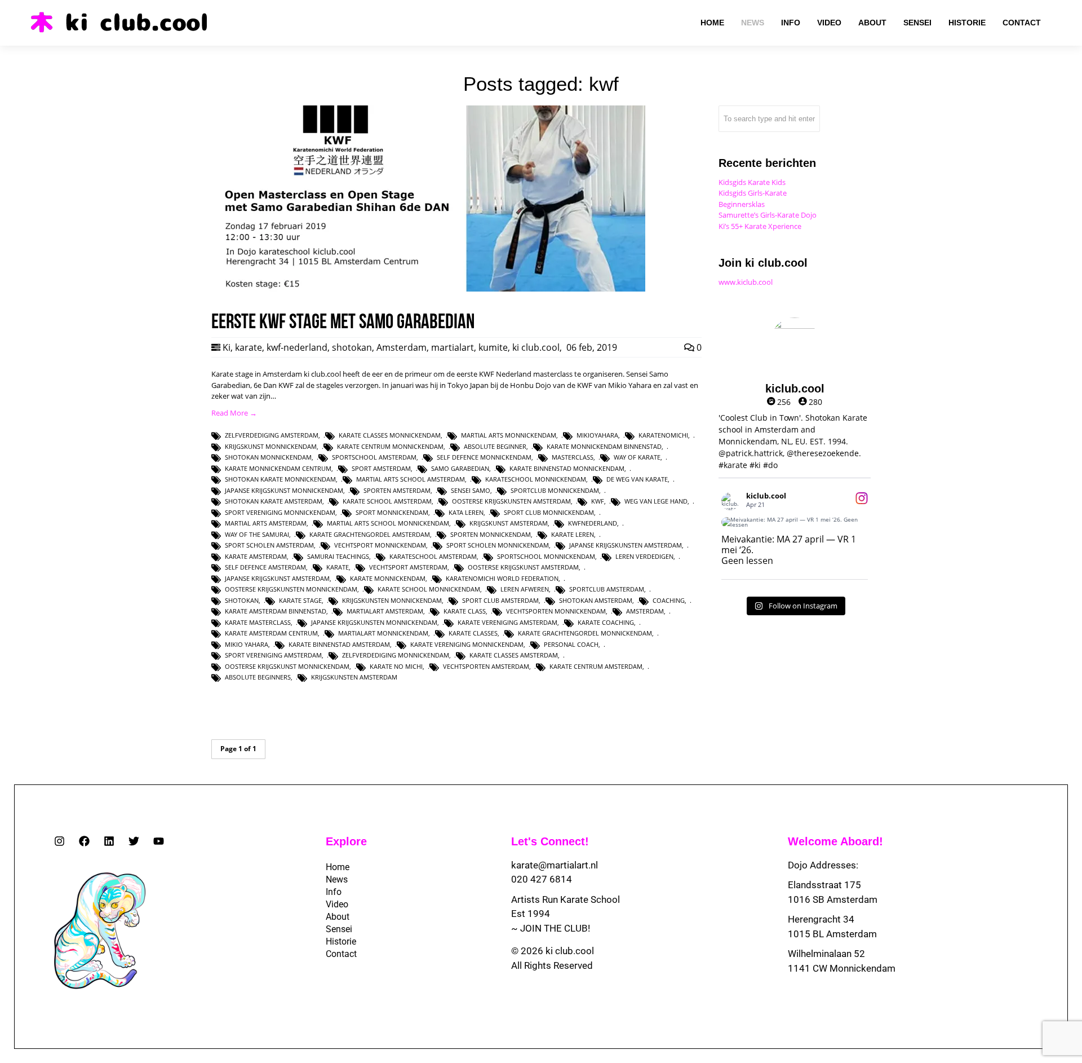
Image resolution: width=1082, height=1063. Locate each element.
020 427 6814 (541, 879)
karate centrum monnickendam (390, 446)
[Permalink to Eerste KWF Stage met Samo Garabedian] (428, 289)
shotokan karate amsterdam (273, 501)
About (337, 916)
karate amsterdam (256, 556)
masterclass (572, 457)
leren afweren (524, 589)
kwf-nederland (297, 347)
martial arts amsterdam (266, 523)
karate (248, 347)
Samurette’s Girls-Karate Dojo (768, 215)
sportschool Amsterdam (374, 457)
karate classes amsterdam (513, 655)
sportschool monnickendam (546, 556)
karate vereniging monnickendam (467, 644)
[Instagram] (59, 841)
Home (337, 867)
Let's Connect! (550, 841)
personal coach (571, 644)
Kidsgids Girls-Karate (753, 193)
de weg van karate (637, 479)
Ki (226, 347)
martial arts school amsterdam (410, 479)
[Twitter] (133, 841)
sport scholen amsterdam (269, 545)
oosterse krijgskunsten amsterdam (511, 501)
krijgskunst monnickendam (271, 446)
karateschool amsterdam (433, 556)
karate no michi (396, 666)
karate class (465, 611)
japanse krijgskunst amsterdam (277, 578)
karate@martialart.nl (554, 865)
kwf (597, 501)
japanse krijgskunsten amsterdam (625, 545)
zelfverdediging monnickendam (395, 655)
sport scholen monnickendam (497, 545)
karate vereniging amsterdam (507, 622)
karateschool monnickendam (535, 479)
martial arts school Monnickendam (388, 523)
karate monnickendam (387, 578)
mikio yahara (246, 644)
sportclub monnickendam (555, 490)
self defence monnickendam (484, 457)
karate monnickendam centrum (278, 468)
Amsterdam (401, 347)
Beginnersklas (742, 204)
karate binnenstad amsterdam (339, 644)
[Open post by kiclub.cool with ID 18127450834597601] (794, 522)
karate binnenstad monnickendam (566, 468)
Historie (341, 941)
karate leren (572, 534)
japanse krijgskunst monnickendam (284, 490)
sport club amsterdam (500, 600)
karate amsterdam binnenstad (275, 611)
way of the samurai (257, 534)
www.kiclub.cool (746, 282)
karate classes (473, 633)
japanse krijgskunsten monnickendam (374, 622)
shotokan (352, 347)
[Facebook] (84, 841)
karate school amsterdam (387, 501)
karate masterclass (258, 622)
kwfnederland (592, 523)
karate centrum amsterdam (595, 666)
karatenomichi (663, 435)
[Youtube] (158, 841)
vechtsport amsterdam (408, 567)
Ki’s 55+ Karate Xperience (760, 226)
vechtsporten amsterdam (486, 666)
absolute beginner (495, 446)
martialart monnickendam (383, 633)
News (337, 879)
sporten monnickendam (490, 534)
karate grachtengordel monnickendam (585, 633)
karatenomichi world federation (502, 578)
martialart (452, 347)
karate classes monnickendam (390, 435)
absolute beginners (258, 677)
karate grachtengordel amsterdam (369, 534)
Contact (341, 954)
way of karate (637, 457)
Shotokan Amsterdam (595, 600)
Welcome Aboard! (835, 841)
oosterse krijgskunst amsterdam (523, 567)
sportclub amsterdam (606, 589)
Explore (346, 841)
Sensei (339, 929)
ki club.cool (536, 347)
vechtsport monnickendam (380, 545)
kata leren (466, 512)
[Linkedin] (109, 841)
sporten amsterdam (397, 490)
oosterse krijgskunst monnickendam (287, 666)
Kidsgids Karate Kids (752, 182)
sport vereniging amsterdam (273, 655)
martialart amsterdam (385, 611)
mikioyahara (597, 435)
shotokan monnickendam (268, 457)
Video (337, 904)
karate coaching (606, 622)
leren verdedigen (644, 556)
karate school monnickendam (429, 589)
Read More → (234, 413)
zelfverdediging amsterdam (271, 435)
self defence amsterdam (265, 567)
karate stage (300, 600)
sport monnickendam (392, 512)
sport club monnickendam (549, 512)
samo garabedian (460, 468)
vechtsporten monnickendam (556, 611)
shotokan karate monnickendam (280, 479)
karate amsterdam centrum (271, 633)
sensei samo (470, 490)
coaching (669, 600)
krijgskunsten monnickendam (392, 600)
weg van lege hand (656, 501)
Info (334, 891)
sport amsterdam (381, 468)
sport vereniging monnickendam (280, 512)
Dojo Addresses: (823, 865)
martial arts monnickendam (508, 435)
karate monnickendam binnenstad (604, 446)
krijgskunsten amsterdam (354, 677)
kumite (493, 347)
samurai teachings (338, 556)
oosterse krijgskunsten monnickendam (291, 589)
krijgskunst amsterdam (508, 523)
